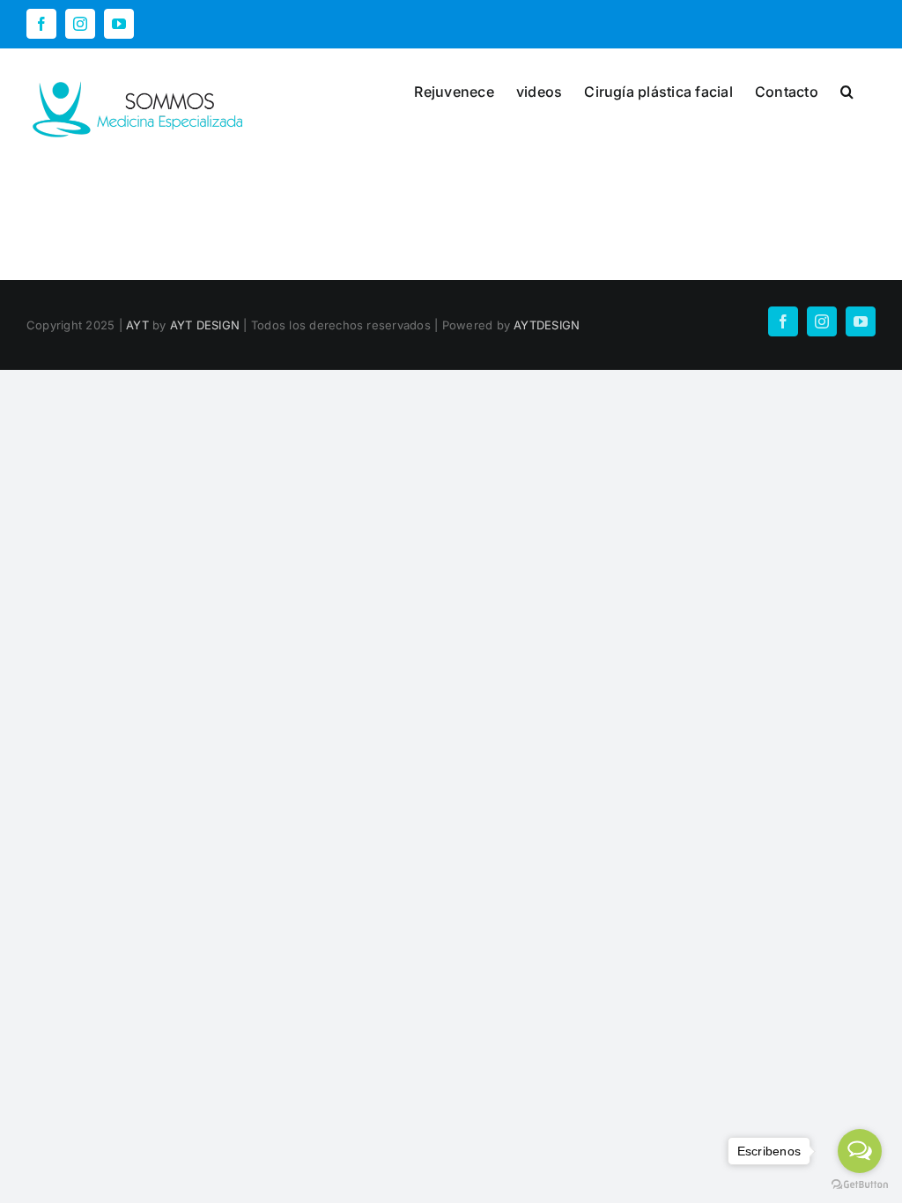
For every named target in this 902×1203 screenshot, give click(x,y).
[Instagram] (80, 24)
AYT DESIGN (205, 325)
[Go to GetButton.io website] (860, 1185)
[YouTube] (119, 24)
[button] (847, 89)
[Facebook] (41, 24)
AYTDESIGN (547, 325)
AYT (137, 325)
